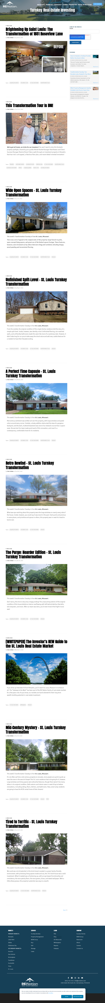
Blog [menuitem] (55, 936)
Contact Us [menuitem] (80, 948)
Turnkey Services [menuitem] (35, 933)
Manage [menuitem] (33, 948)
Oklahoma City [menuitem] (12, 945)
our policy (50, 993)
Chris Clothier (10, 37)
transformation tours (45, 82)
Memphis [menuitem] (10, 936)
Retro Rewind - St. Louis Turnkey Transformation (30, 465)
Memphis (12, 164)
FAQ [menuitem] (55, 933)
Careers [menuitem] (79, 945)
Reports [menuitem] (56, 945)
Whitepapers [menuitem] (57, 942)
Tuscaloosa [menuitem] (11, 960)
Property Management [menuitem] (37, 936)
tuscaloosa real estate (11, 167)
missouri (53, 257)
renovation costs (24, 82)
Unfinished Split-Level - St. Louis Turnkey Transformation (36, 282)
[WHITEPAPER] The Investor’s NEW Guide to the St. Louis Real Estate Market (36, 644)
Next (64, 910)
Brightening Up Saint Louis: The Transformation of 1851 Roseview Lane (34, 32)
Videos (20, 167)
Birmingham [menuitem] (11, 957)
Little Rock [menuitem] (11, 939)
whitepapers (23, 704)
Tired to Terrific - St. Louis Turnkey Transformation (31, 824)
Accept (66, 996)
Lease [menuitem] (32, 951)
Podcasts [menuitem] (56, 948)
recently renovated (45, 167)
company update (27, 167)
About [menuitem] (78, 942)
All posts (34, 911)
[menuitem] (41, 5)
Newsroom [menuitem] (79, 939)
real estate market (20, 164)
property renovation (14, 82)
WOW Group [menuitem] (34, 939)
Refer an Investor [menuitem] (85, 5)
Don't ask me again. (78, 996)
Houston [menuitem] (10, 951)
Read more (95, 66)
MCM (47, 799)
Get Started (97, 4)
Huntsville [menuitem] (11, 963)
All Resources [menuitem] (58, 939)
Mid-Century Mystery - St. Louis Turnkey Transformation (36, 730)
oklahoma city (39, 164)
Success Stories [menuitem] (81, 933)
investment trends (30, 164)
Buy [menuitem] (32, 942)
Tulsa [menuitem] (9, 966)
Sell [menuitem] (32, 945)
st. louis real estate (34, 82)
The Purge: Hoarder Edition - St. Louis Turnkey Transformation (33, 555)
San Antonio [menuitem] (11, 954)
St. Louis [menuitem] (10, 969)
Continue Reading (14, 90)
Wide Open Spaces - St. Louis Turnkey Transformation (34, 193)
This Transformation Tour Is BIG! (29, 105)
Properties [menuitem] (73, 5)
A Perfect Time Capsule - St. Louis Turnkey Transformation (31, 374)
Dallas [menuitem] (10, 942)
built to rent (36, 167)
